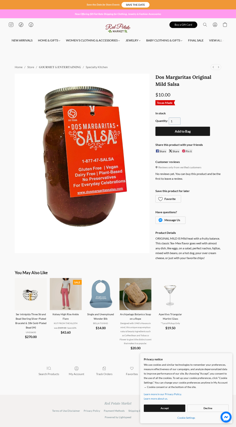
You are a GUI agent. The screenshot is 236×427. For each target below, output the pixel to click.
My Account (76, 374)
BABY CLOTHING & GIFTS (163, 40)
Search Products (49, 374)
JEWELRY (132, 40)
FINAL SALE (196, 40)
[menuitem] (213, 67)
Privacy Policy (92, 410)
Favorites (132, 374)
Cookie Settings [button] (186, 417)
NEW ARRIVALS (22, 40)
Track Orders (104, 374)
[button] (136, 5)
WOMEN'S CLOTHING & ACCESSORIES (92, 40)
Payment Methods (114, 410)
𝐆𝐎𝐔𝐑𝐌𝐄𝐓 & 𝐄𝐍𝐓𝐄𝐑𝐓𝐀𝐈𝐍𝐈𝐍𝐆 (60, 67)
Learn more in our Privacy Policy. (163, 394)
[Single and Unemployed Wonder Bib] (101, 294)
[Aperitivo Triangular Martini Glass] (170, 294)
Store (30, 67)
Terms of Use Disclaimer (66, 410)
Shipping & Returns (139, 410)
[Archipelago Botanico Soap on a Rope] (135, 294)
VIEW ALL (216, 40)
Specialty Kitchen (97, 67)
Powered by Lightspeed (118, 417)
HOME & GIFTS (48, 40)
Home (18, 67)
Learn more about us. (156, 398)
